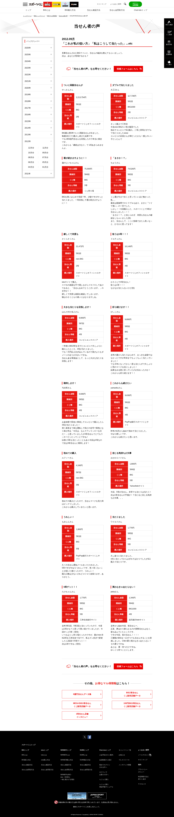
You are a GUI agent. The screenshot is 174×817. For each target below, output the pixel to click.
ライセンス (142, 784)
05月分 (45, 162)
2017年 (28, 108)
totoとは (44, 755)
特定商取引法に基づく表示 (143, 778)
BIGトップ (25, 750)
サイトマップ (101, 4)
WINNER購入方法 (66, 760)
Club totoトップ (140, 10)
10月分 (31, 153)
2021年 (28, 81)
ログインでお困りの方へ (104, 773)
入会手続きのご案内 (106, 755)
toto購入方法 (45, 760)
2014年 (28, 128)
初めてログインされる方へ (104, 766)
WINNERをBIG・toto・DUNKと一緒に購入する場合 (67, 777)
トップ (28, 10)
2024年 (28, 61)
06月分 (31, 162)
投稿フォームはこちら (127, 69)
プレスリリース (124, 760)
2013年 (28, 135)
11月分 (45, 148)
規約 (139, 764)
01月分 (45, 167)
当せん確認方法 (93, 10)
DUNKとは (83, 755)
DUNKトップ (84, 750)
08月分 (31, 157)
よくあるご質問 (115, 4)
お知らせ (122, 755)
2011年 (28, 174)
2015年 (28, 121)
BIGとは (46, 10)
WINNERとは (65, 755)
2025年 (28, 55)
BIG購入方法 (70, 10)
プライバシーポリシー (142, 771)
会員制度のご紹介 (105, 760)
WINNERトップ (65, 750)
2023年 (28, 68)
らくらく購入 (104, 779)
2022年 (28, 75)
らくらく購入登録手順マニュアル (106, 786)
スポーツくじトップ (29, 745)
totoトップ (45, 750)
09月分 (45, 153)
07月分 (45, 157)
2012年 (28, 141)
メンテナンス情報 (125, 765)
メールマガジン (143, 755)
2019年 (28, 95)
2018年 (28, 101)
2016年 (28, 115)
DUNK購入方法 (85, 760)
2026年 (28, 48)
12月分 (31, 148)
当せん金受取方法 (117, 10)
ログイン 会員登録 (135, 4)
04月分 (31, 167)
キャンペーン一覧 (125, 750)
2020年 (28, 88)
